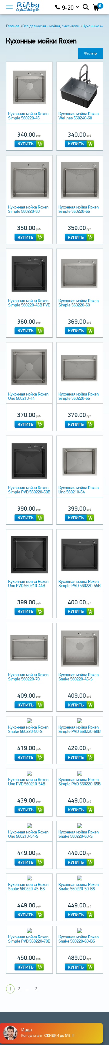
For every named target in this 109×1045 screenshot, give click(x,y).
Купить (26, 143)
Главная (12, 26)
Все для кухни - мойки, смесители (50, 26)
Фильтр (90, 53)
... (27, 988)
